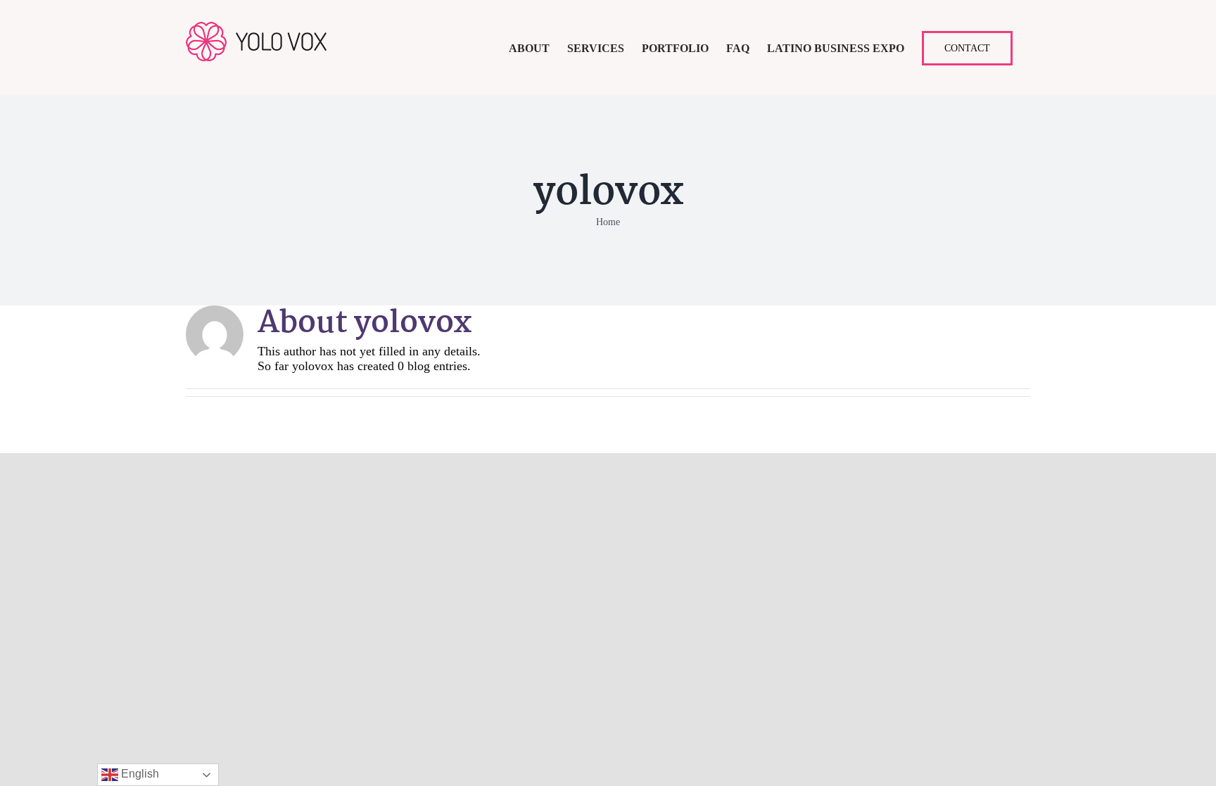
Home (608, 222)
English (138, 774)
